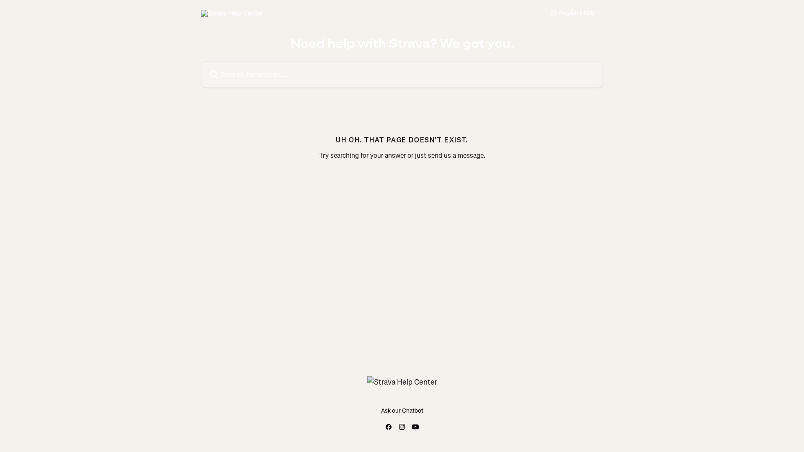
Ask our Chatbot (402, 411)
